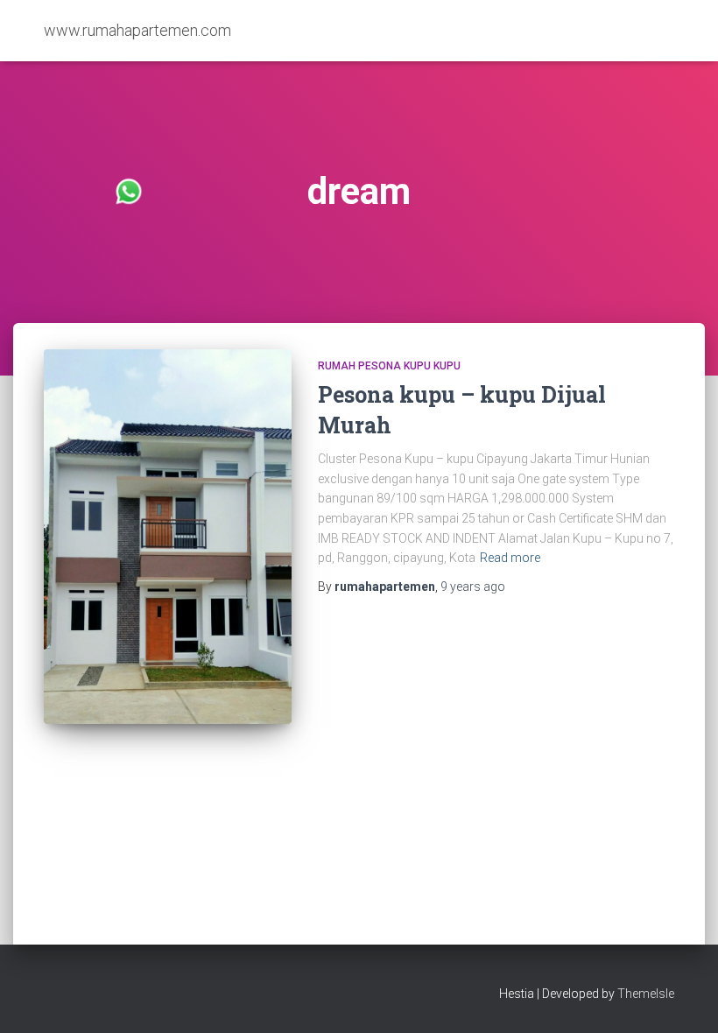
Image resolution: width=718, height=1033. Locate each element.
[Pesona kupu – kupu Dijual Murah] (168, 536)
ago (472, 587)
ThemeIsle (645, 994)
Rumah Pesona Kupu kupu (389, 366)
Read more (510, 558)
